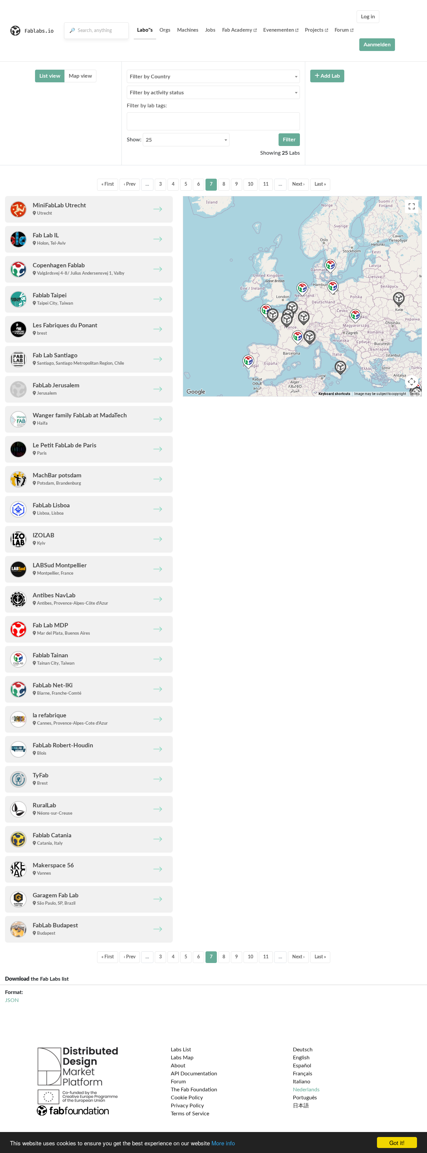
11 (266, 184)
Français (302, 1073)
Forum (342, 30)
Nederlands (306, 1089)
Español (302, 1065)
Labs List (181, 1049)
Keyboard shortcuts (334, 394)
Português (305, 1097)
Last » (320, 184)
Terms (415, 394)
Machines (187, 30)
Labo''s (145, 30)
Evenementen (278, 30)
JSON (12, 1000)
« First (107, 184)
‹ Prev (129, 184)
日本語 (301, 1105)
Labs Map (182, 1057)
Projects (314, 30)
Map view (80, 76)
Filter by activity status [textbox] (157, 92)
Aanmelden (377, 44)
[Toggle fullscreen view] (411, 206)
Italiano (301, 1081)
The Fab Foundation (194, 1089)
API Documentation (194, 1073)
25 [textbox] (149, 140)
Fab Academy (237, 30)
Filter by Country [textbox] (150, 76)
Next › (298, 184)
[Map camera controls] (411, 381)
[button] (302, 289)
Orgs (164, 30)
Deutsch (303, 1049)
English (301, 1057)
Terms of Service (190, 1113)
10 (250, 184)
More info (223, 1143)
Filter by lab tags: (147, 105)
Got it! (397, 1142)
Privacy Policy (187, 1105)
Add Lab (330, 76)
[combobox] (213, 76)
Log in (368, 16)
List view (49, 76)
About (178, 1065)
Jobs (210, 30)
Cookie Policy (187, 1097)
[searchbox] (131, 121)
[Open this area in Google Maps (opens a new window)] (196, 392)
